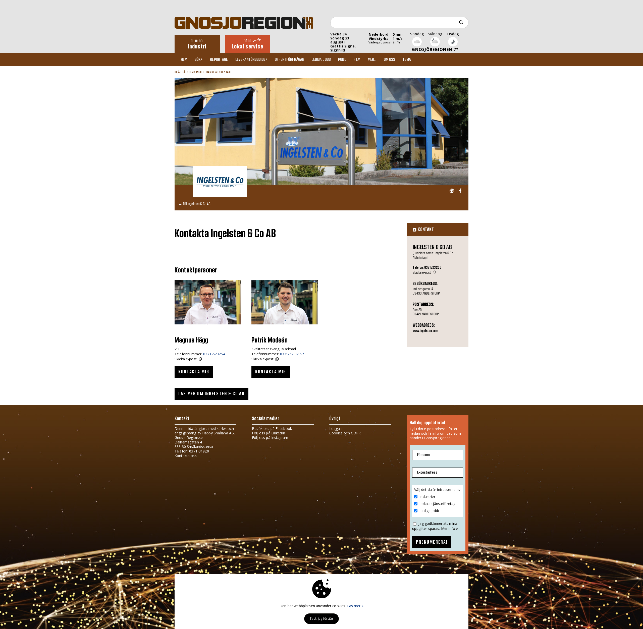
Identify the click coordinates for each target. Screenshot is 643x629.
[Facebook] (460, 191)
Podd (342, 60)
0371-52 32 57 (292, 354)
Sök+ (199, 60)
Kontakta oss (186, 455)
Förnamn (423, 455)
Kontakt (226, 72)
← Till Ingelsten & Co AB (194, 204)
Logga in (336, 428)
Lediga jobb (321, 60)
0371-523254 (214, 354)
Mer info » (449, 528)
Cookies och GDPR (345, 433)
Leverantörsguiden (251, 60)
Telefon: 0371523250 (427, 267)
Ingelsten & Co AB (207, 72)
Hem (184, 60)
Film (357, 60)
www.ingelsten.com (425, 331)
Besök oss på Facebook (272, 428)
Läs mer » (355, 605)
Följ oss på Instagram (270, 437)
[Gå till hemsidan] (452, 191)
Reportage (219, 60)
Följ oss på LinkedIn (268, 433)
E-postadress (427, 472)
